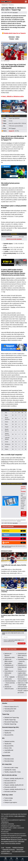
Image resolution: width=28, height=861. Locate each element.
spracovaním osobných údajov (15, 640)
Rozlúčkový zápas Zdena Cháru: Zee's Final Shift (13, 616)
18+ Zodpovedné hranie (18, 851)
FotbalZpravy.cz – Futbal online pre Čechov (22, 667)
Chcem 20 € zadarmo (24, 514)
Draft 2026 (7, 752)
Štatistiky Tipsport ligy (10, 724)
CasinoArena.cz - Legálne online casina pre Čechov (23, 673)
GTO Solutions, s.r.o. (6, 853)
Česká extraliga (8, 798)
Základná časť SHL (9, 730)
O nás (2, 847)
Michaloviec (4, 359)
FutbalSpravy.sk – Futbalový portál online (9, 667)
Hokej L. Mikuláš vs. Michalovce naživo (13, 96)
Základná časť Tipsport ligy (11, 717)
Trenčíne (13, 307)
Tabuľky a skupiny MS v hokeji (12, 772)
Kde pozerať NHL (9, 746)
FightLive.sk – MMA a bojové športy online (8, 661)
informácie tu (4, 822)
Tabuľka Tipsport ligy (10, 719)
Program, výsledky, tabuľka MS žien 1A (14, 789)
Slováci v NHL (8, 748)
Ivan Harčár (15, 12)
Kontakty (8, 847)
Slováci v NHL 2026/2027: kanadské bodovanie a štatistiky (14, 591)
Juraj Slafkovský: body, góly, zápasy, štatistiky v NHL (13, 565)
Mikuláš (3, 278)
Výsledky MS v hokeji (10, 769)
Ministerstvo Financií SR (16, 839)
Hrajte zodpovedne (19, 816)
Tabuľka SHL (7, 732)
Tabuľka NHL (7, 743)
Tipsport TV (11, 131)
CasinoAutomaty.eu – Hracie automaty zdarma (10, 682)
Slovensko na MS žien (10, 791)
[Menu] (26, 2)
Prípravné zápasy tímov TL (11, 706)
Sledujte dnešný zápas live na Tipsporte (15, 33)
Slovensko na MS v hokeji (11, 767)
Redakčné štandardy (18, 847)
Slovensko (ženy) (9, 761)
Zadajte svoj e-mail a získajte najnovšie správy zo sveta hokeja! (13, 633)
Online (17, 37)
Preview (11, 39)
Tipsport (13, 128)
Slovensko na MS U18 (10, 780)
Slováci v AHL (8, 800)
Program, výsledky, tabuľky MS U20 (13, 785)
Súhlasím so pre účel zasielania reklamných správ (14, 641)
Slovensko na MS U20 (10, 787)
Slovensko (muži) (9, 759)
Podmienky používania (9, 849)
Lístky (17, 39)
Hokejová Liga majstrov (10, 802)
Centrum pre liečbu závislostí (13, 843)
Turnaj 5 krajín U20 (9, 711)
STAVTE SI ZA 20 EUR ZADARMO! (14, 239)
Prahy (21, 322)
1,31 (22, 236)
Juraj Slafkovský (8, 750)
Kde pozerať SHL (8, 735)
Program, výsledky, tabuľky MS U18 (13, 778)
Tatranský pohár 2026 (10, 708)
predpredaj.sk (4, 461)
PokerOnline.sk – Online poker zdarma (9, 673)
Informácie (12, 37)
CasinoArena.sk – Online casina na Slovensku (22, 655)
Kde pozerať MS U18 (9, 783)
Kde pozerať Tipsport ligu (11, 722)
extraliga (8, 143)
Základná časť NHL (9, 741)
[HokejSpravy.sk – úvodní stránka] (6, 2)
